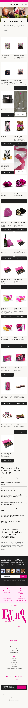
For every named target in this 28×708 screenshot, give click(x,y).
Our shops (14, 660)
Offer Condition (21, 695)
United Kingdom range (14, 652)
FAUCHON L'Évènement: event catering (14, 668)
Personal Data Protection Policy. (16, 582)
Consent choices (14, 697)
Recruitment (14, 632)
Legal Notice (5, 694)
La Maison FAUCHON (14, 627)
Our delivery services (14, 646)
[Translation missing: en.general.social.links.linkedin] (17, 680)
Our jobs (13, 656)
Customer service (14, 640)
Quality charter (14, 634)
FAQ (14, 642)
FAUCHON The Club (14, 650)
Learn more (20, 114)
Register (23, 576)
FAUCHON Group (14, 658)
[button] (2, 4)
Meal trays (14, 670)
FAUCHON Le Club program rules (19, 694)
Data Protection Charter (8, 695)
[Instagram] (14, 680)
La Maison (14, 629)
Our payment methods (14, 648)
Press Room (14, 630)
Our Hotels (14, 664)
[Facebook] (11, 680)
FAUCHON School (14, 672)
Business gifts (14, 666)
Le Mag (14, 636)
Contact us (14, 644)
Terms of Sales (10, 694)
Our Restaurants (14, 662)
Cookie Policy (15, 695)
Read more (5, 30)
